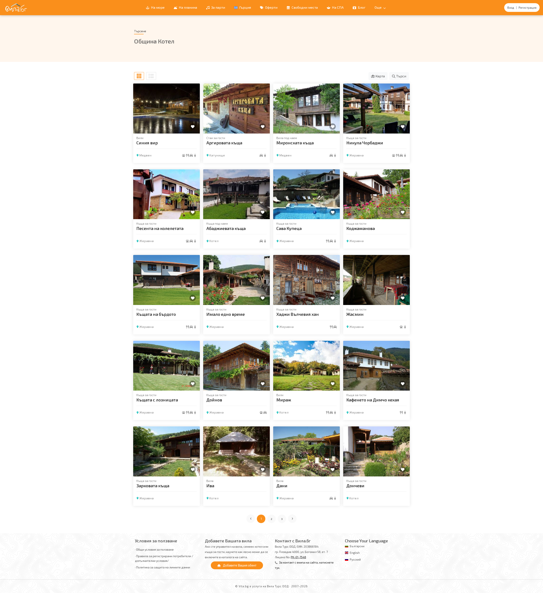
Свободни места (304, 7)
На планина (187, 7)
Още (378, 7)
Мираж (283, 399)
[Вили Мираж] (306, 366)
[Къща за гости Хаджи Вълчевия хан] (306, 280)
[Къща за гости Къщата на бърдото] (166, 280)
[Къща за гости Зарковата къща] (166, 451)
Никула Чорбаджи (364, 142)
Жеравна (356, 155)
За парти (217, 7)
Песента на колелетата (159, 228)
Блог (361, 7)
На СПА (337, 7)
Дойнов (214, 399)
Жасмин (355, 314)
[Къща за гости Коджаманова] (376, 194)
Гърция (244, 7)
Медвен (145, 155)
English (355, 552)
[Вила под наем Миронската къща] (306, 109)
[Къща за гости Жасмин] (376, 280)
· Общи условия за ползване (154, 549)
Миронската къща (295, 142)
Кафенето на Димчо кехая (372, 399)
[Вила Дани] (306, 451)
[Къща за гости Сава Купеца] (306, 194)
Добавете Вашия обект (239, 565)
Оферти (270, 7)
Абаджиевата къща (226, 228)
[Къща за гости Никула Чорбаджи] (376, 109)
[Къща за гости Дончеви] (376, 451)
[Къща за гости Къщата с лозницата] (166, 366)
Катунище (217, 155)
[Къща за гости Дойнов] (236, 366)
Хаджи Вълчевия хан (297, 314)
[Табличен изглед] (139, 76)
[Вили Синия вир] (166, 109)
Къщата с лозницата (157, 399)
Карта (380, 76)
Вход (510, 7)
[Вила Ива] (236, 451)
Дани (281, 485)
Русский (355, 559)
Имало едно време (225, 314)
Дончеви (355, 485)
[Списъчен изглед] (151, 76)
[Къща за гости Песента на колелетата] (166, 194)
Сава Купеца (289, 228)
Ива (210, 485)
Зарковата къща (152, 485)
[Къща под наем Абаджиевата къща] (236, 194)
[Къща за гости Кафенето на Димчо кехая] (376, 366)
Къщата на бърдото (156, 314)
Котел (214, 241)
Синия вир (147, 142)
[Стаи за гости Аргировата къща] (236, 109)
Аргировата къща (224, 142)
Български (357, 546)
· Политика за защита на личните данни (162, 567)
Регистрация (527, 7)
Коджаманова (360, 228)
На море (157, 7)
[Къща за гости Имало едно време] (236, 280)
